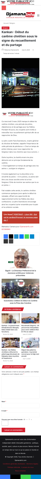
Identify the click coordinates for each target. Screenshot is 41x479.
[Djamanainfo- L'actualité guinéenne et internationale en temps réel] (20, 15)
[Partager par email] (6, 241)
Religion (12, 23)
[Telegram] (32, 236)
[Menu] (38, 16)
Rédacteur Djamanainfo (11, 50)
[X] (11, 236)
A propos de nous (27, 467)
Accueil (5, 23)
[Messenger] (21, 236)
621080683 (6, 229)
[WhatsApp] (27, 236)
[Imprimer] (11, 241)
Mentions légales (32, 464)
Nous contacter (20, 471)
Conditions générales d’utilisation (14, 464)
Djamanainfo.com (26, 227)
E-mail (4, 411)
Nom (4, 401)
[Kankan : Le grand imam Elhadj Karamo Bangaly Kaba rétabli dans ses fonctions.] (11, 318)
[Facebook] (6, 236)
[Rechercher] (3, 16)
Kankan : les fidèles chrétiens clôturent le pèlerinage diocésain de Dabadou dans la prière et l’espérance (10, 354)
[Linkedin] (16, 236)
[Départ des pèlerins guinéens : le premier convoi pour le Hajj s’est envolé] (30, 343)
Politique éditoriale (14, 467)
